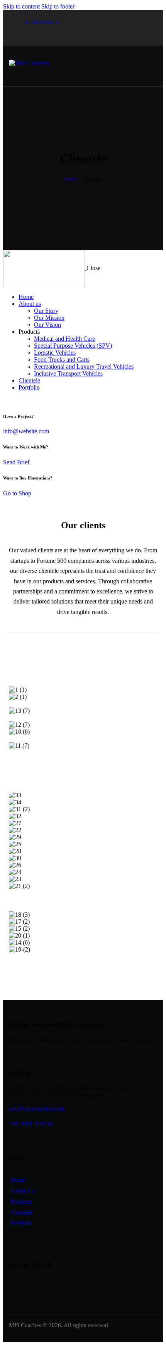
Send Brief (16, 462)
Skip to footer (58, 6)
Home (70, 179)
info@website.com (26, 431)
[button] (83, 773)
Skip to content (21, 6)
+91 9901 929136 (31, 1123)
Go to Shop (17, 493)
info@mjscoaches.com (36, 1108)
